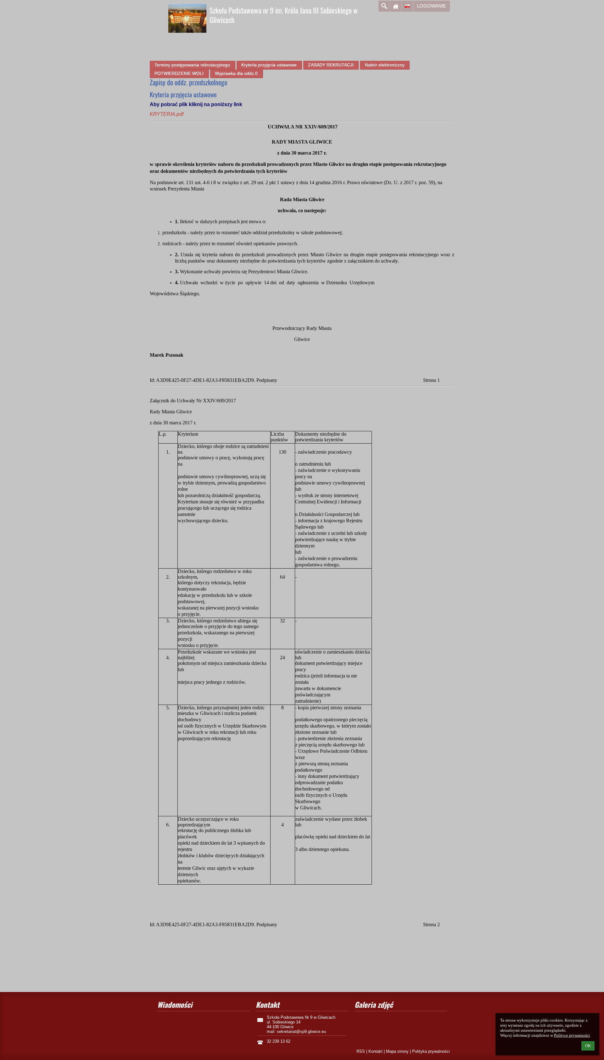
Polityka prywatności (431, 1051)
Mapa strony (397, 1051)
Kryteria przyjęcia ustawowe (269, 64)
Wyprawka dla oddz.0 (236, 73)
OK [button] (588, 1045)
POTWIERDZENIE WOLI (179, 73)
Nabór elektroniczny (385, 64)
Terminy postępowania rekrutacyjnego (192, 64)
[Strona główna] (395, 6)
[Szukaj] (384, 6)
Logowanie (431, 6)
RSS (360, 1051)
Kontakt (375, 1051)
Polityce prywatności (572, 1035)
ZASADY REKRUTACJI (331, 64)
